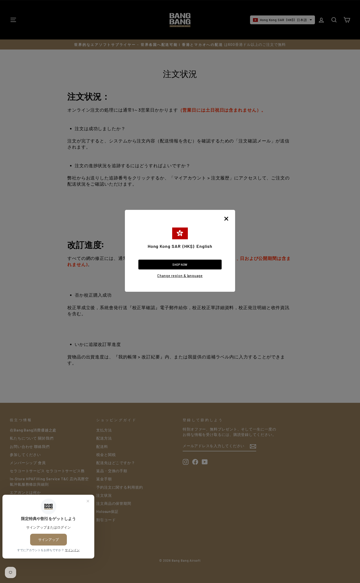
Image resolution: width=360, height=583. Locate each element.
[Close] (226, 219)
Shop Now (180, 264)
